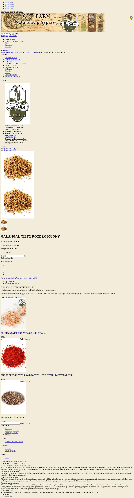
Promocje (8, 73)
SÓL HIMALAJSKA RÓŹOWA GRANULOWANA (23, 333)
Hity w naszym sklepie (12, 76)
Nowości (8, 71)
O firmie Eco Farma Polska (14, 41)
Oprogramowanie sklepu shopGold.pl (13, 461)
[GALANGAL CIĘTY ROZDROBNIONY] (17, 184)
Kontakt (7, 435)
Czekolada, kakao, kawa (13, 60)
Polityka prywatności (12, 431)
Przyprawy (8, 61)
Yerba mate (8, 69)
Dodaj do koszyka (7, 258)
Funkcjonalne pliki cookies (10, 471)
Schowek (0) (5, 50)
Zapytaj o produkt (7, 278)
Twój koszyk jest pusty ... (12, 12)
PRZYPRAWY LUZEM (17, 63)
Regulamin (8, 45)
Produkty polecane (11, 75)
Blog (6, 43)
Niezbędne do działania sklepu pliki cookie (17, 465)
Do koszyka (26, 339)
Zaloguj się (4, 36)
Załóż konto (13, 36)
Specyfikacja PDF (31, 278)
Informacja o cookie (11, 433)
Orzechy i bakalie (11, 58)
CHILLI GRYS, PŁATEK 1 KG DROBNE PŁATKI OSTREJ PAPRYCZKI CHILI (37, 375)
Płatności (8, 47)
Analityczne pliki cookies (9, 477)
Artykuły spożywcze (12, 67)
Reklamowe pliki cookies (9, 483)
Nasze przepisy (10, 39)
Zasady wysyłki (10, 451)
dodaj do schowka (7, 261)
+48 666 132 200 (10, 135)
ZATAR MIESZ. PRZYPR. (13, 417)
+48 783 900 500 (10, 137)
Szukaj (7, 458)
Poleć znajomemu (19, 278)
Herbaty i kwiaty (10, 65)
